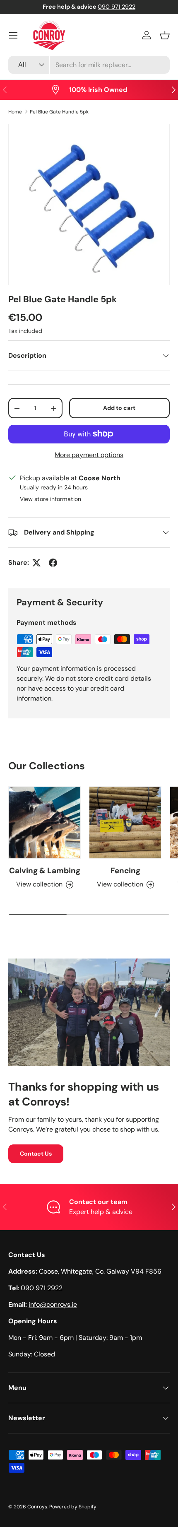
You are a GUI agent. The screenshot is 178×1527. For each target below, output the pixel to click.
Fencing (125, 870)
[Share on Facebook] (53, 562)
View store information (50, 499)
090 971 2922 (116, 6)
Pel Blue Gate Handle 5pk (59, 111)
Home (15, 111)
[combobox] (89, 65)
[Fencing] (125, 822)
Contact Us (36, 1153)
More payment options (89, 454)
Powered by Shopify (72, 1506)
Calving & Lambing (44, 870)
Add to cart (119, 408)
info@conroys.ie (53, 1304)
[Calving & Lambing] (44, 822)
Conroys (37, 1506)
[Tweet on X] (36, 562)
